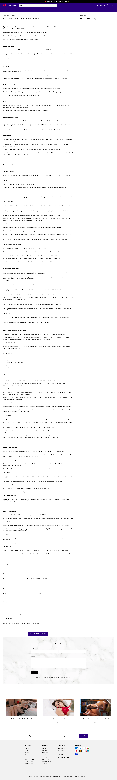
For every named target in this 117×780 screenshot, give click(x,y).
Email (40, 594)
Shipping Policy (28, 757)
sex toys (54, 215)
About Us (27, 748)
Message (5, 602)
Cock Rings (44, 757)
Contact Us (27, 750)
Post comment (9, 618)
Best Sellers (7, 10)
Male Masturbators (38, 10)
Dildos (26, 10)
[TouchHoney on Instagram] (59, 757)
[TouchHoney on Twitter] (62, 757)
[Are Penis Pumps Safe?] (58, 707)
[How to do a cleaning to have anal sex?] (95, 707)
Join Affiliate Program (30, 768)
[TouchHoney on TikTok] (65, 757)
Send (34, 672)
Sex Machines (45, 755)
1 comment (5, 22)
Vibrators (17, 10)
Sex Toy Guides (10, 15)
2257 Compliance (29, 764)
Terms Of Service (29, 761)
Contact (92, 10)
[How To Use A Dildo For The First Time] (21, 707)
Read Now (21, 722)
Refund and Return (29, 759)
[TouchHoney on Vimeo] (68, 757)
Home (4, 15)
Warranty (27, 753)
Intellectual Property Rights (31, 766)
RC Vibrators (44, 750)
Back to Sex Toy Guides (39, 634)
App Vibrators (45, 748)
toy (23, 437)
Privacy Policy (27, 623)
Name (4, 594)
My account (44, 766)
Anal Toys (60, 10)
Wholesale (83, 10)
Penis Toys (50, 10)
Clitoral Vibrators (45, 753)
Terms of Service (36, 623)
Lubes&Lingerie (72, 10)
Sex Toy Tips (44, 764)
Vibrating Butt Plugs (46, 761)
